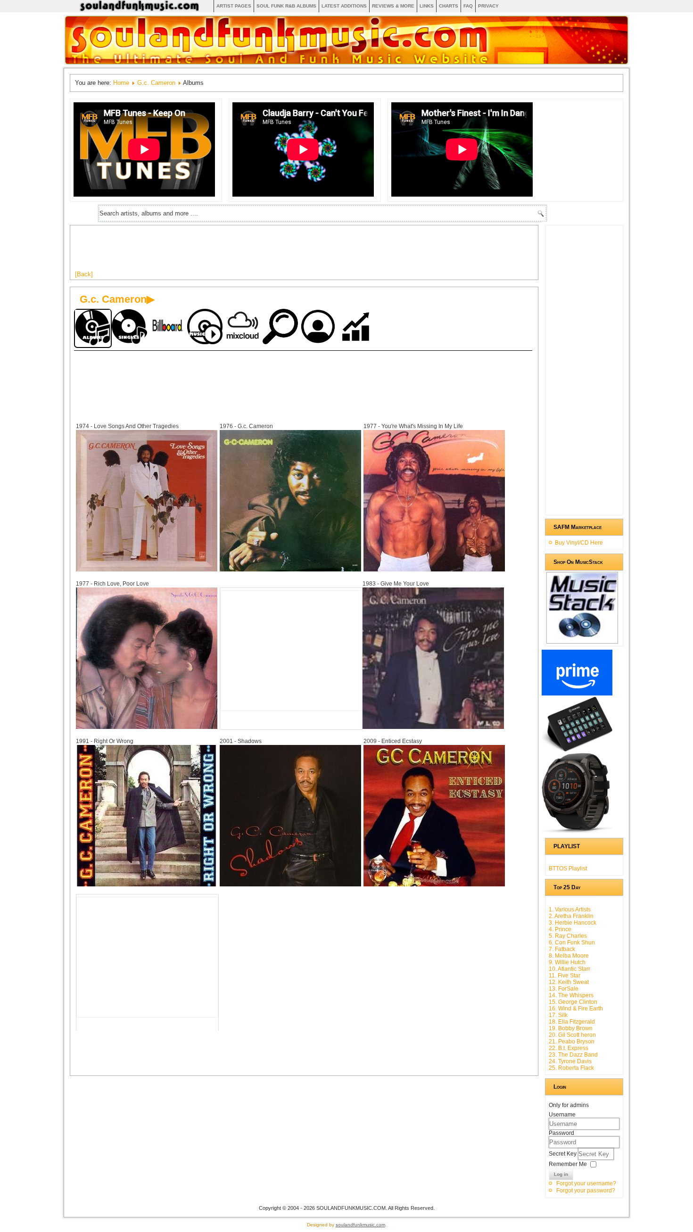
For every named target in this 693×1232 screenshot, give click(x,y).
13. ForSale (563, 988)
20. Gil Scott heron (572, 1035)
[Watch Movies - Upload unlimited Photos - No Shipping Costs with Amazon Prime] (577, 693)
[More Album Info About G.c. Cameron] (146, 569)
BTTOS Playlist (568, 868)
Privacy (488, 5)
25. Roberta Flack (571, 1068)
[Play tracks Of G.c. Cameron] (206, 327)
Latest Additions (344, 5)
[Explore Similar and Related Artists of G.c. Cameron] (281, 327)
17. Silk (558, 1015)
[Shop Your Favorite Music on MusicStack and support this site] (582, 639)
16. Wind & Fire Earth (576, 1008)
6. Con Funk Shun (572, 942)
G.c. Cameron (156, 82)
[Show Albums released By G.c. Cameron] (93, 328)
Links (427, 5)
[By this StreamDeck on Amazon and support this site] (577, 749)
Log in (561, 1174)
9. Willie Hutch (567, 962)
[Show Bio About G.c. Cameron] (319, 327)
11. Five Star (564, 975)
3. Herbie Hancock (572, 922)
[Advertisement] (246, 251)
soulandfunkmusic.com (360, 1224)
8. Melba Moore (569, 955)
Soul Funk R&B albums (286, 5)
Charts (448, 5)
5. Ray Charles (568, 936)
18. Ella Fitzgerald (572, 1021)
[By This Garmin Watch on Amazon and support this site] (577, 831)
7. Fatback (562, 949)
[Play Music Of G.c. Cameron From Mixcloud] (244, 327)
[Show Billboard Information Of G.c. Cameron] (168, 327)
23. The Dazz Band (573, 1054)
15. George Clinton (573, 1002)
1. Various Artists (570, 909)
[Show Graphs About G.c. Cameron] (357, 327)
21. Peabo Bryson (571, 1041)
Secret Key (563, 1153)
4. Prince (560, 929)
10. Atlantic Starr (569, 969)
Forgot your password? (585, 1190)
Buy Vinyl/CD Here (579, 542)
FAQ (468, 5)
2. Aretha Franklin (571, 916)
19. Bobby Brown (571, 1028)
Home (121, 82)
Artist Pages (233, 5)
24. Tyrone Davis (570, 1061)
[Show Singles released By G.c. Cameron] (130, 327)
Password (561, 1133)
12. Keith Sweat (569, 982)
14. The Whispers (571, 995)
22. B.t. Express (568, 1048)
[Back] (84, 274)
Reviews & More (393, 5)
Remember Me (568, 1164)
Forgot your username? (586, 1183)
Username (562, 1114)
